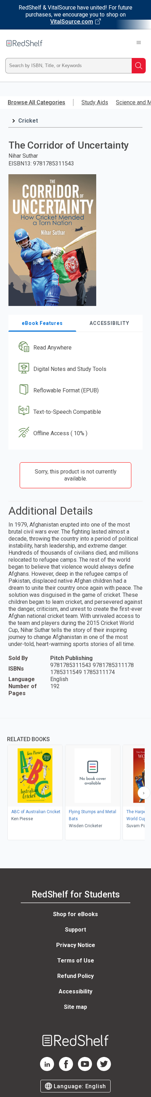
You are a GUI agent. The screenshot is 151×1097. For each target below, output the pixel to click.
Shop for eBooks (75, 914)
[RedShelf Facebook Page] (66, 1069)
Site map (75, 1007)
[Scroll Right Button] (144, 792)
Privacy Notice (75, 945)
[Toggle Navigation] (139, 43)
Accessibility (75, 991)
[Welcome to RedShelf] (24, 43)
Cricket (28, 120)
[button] (74, 348)
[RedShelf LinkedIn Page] (47, 1069)
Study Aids (94, 102)
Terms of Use (75, 960)
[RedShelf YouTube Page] (85, 1069)
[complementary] (75, 780)
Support (75, 929)
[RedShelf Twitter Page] (104, 1069)
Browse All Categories (36, 102)
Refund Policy (75, 976)
